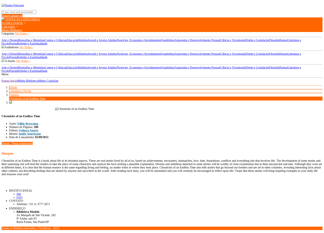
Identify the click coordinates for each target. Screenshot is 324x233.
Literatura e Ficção (20, 91)
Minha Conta (46, 80)
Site (18, 194)
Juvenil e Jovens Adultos (102, 40)
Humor (283, 40)
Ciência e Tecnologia (232, 40)
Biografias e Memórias (31, 40)
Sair (56, 80)
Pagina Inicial (10, 80)
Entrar (5, 15)
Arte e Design (10, 40)
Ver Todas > (22, 33)
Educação (72, 40)
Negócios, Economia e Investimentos (139, 40)
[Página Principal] (13, 5)
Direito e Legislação (257, 40)
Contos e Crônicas (56, 40)
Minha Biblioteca (12, 30)
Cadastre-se (15, 15)
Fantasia (14, 94)
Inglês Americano (30, 133)
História (83, 40)
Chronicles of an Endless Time (27, 98)
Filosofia (274, 40)
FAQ (19, 197)
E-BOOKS (9, 26)
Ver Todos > (26, 47)
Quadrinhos (168, 40)
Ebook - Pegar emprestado (17, 143)
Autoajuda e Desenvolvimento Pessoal (197, 40)
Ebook (13, 87)
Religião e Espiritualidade (32, 43)
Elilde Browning (27, 123)
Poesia (13, 43)
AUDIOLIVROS (12, 23)
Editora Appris (28, 130)
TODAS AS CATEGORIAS (22, 19)
